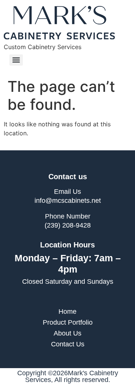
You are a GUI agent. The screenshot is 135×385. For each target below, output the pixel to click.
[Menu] (16, 60)
